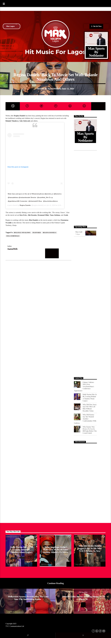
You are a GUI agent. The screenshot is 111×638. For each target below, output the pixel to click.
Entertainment (55, 69)
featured (37, 232)
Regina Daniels (25, 205)
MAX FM (10, 563)
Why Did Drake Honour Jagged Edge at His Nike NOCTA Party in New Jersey (90, 549)
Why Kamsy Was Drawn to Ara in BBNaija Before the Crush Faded (90, 430)
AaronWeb (53, 88)
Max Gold (78, 232)
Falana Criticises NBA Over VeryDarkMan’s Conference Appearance (84, 386)
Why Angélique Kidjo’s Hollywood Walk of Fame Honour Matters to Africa (55, 550)
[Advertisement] (85, 187)
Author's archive (52, 253)
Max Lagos (10, 26)
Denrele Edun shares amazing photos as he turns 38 (83, 598)
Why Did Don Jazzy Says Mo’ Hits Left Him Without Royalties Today (90, 408)
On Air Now (97, 26)
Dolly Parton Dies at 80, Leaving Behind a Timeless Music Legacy (90, 398)
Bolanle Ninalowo (22, 232)
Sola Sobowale (12, 236)
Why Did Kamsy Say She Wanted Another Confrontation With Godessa (85, 419)
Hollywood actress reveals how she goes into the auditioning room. (28, 598)
